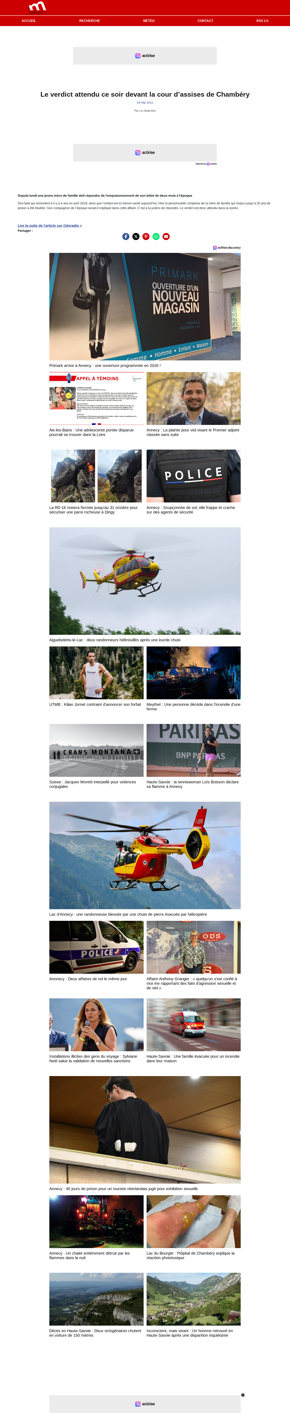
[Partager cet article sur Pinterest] (145, 238)
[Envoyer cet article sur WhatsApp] (155, 238)
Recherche (89, 20)
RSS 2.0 (262, 20)
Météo (148, 20)
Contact (205, 20)
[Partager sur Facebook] (124, 238)
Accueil (29, 20)
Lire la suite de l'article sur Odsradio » (50, 226)
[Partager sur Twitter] (134, 238)
